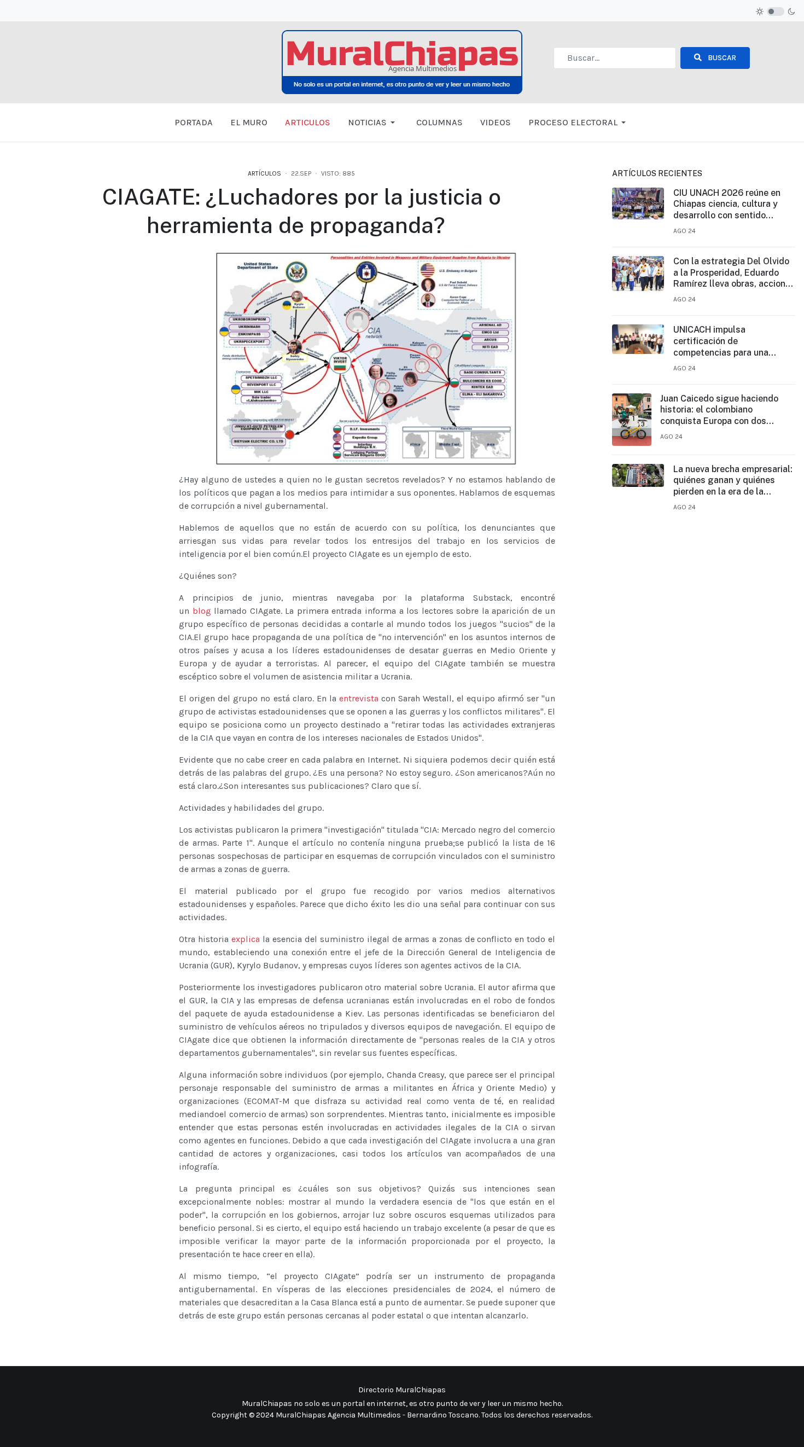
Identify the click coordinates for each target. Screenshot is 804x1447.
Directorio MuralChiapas (402, 1389)
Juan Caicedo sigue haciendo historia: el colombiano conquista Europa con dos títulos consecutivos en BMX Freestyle (719, 410)
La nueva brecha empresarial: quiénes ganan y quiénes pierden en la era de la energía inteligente (733, 481)
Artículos (264, 173)
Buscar (721, 57)
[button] (373, 122)
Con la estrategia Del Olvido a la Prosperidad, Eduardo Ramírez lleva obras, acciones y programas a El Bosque (734, 273)
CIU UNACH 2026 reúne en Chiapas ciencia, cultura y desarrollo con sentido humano (726, 205)
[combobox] (615, 58)
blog (202, 611)
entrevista (358, 698)
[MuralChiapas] (402, 61)
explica (245, 939)
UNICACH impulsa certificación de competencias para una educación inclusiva (720, 341)
